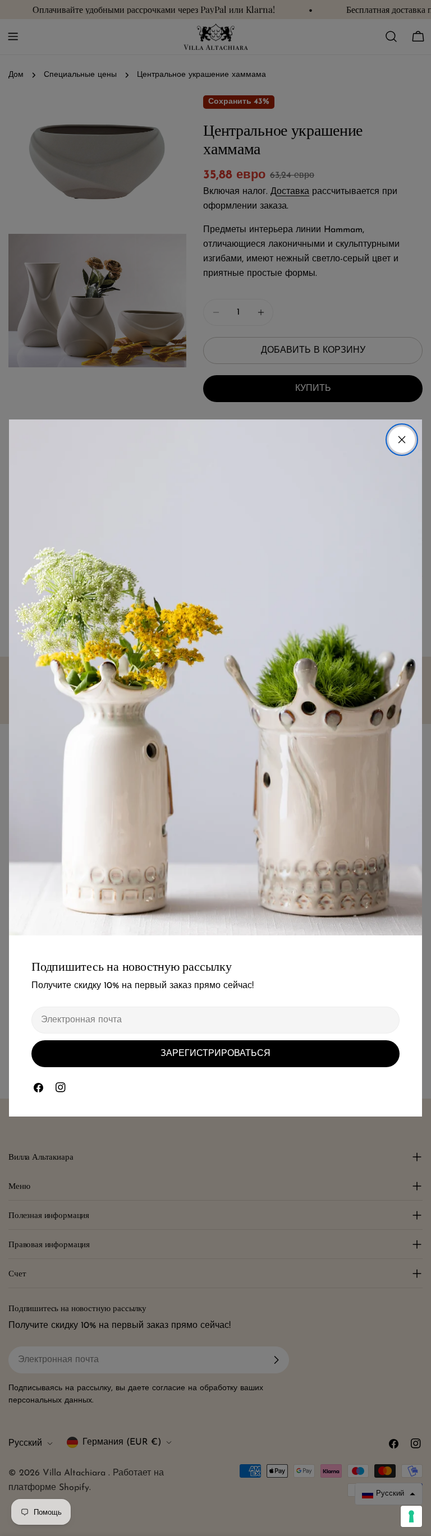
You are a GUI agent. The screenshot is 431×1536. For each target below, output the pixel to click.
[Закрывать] (401, 439)
